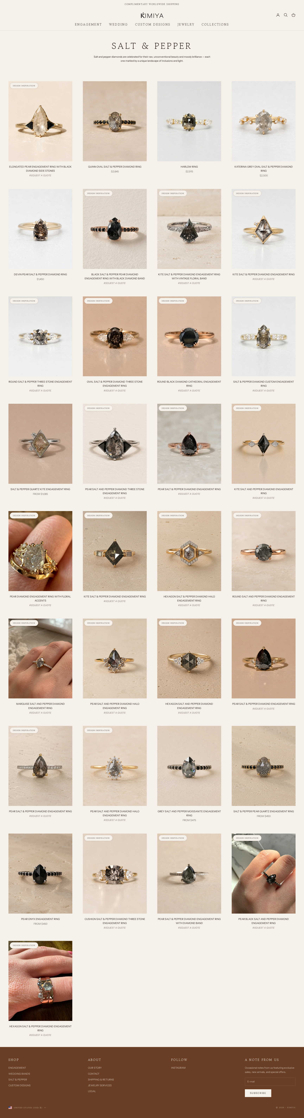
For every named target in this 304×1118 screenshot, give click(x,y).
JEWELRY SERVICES (100, 1085)
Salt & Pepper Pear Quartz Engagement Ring (263, 811)
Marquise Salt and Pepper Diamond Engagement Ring (40, 706)
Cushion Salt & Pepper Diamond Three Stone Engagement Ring (115, 921)
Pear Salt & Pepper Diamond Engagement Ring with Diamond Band (189, 921)
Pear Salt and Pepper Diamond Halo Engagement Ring (114, 706)
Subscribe (258, 1093)
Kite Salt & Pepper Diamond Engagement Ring (264, 274)
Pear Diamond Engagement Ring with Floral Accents (40, 598)
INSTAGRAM (178, 1067)
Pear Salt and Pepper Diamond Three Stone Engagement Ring (114, 491)
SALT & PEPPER (17, 1079)
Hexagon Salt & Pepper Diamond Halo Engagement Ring (189, 598)
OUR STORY (95, 1067)
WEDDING (118, 24)
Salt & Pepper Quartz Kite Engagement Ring (40, 489)
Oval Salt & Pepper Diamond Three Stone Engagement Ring (115, 383)
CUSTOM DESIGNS (152, 24)
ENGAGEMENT (88, 24)
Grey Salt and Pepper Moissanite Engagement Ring (189, 813)
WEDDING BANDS (19, 1073)
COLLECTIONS (215, 24)
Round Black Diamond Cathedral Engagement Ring (189, 383)
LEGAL (92, 1091)
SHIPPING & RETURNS (101, 1079)
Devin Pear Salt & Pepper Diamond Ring (40, 274)
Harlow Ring (189, 166)
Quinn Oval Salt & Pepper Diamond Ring (114, 166)
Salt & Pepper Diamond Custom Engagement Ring (263, 383)
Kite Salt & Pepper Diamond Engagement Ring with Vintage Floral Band (189, 276)
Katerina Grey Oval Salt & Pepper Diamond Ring (264, 168)
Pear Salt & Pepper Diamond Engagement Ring (189, 489)
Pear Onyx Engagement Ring (40, 919)
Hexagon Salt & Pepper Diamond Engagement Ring (40, 1028)
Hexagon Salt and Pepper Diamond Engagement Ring (189, 706)
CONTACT (93, 1073)
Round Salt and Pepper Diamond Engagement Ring (263, 598)
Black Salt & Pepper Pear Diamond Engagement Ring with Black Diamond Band (115, 276)
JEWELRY (186, 24)
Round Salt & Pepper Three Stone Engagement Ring (40, 383)
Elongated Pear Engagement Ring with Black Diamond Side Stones (40, 168)
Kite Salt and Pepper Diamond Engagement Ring (263, 491)
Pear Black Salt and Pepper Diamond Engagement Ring (263, 921)
